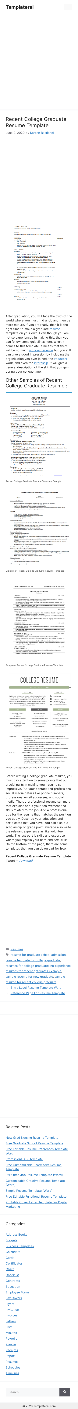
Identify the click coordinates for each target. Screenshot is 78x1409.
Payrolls (11, 1338)
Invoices (11, 1315)
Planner (11, 1344)
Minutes (11, 1333)
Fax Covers (14, 1298)
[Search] (64, 1392)
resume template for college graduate (33, 960)
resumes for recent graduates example (33, 971)
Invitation (12, 1309)
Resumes (17, 949)
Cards (10, 1258)
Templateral (20, 7)
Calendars (13, 1252)
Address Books (16, 1234)
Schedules (13, 1367)
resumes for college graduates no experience (38, 966)
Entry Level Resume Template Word (36, 987)
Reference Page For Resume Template (38, 993)
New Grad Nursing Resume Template (32, 1137)
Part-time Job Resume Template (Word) (34, 1175)
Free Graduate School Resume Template (34, 1143)
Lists (9, 1327)
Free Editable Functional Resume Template (36, 1196)
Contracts (13, 1281)
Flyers (10, 1304)
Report (11, 1356)
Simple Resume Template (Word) (29, 1190)
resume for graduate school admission (38, 955)
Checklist (12, 1275)
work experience (41, 350)
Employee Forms (18, 1292)
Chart (10, 1269)
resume (55, 329)
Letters (11, 1321)
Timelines (12, 1373)
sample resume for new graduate (29, 976)
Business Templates (20, 1246)
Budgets (11, 1240)
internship (41, 363)
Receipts (12, 1350)
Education (13, 1286)
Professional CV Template (24, 1159)
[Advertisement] (39, 62)
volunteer (60, 359)
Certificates (14, 1263)
